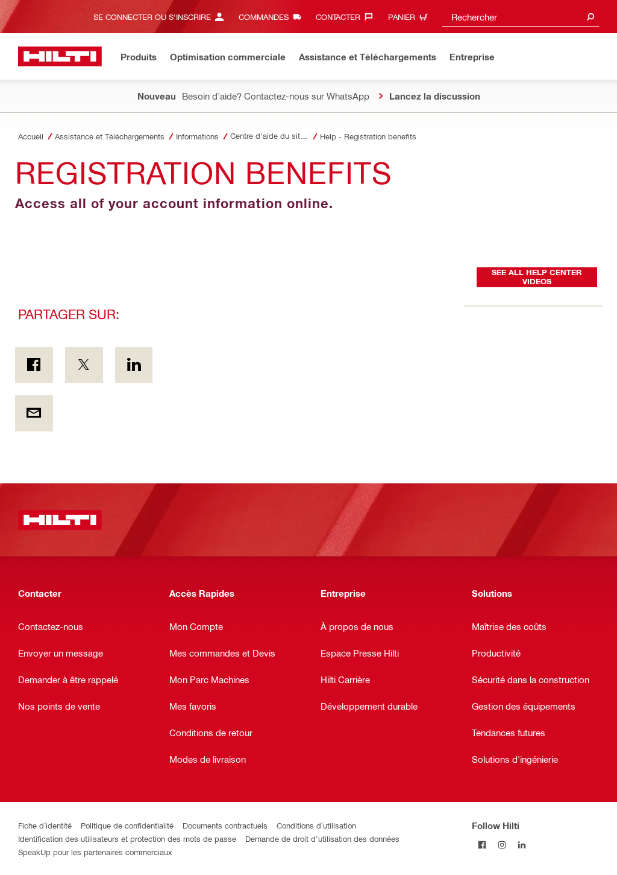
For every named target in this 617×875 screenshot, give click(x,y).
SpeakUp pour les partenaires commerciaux (95, 851)
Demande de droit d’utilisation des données (322, 838)
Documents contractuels (225, 825)
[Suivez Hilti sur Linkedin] (521, 845)
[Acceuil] (60, 56)
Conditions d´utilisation (316, 825)
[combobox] (520, 17)
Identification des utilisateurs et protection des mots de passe (127, 838)
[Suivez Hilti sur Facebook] (482, 845)
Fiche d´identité (45, 825)
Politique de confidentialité (127, 825)
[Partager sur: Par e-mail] (34, 413)
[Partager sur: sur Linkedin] (134, 365)
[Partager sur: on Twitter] (84, 365)
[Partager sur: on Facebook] (34, 365)
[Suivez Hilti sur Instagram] (502, 845)
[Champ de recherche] (590, 17)
